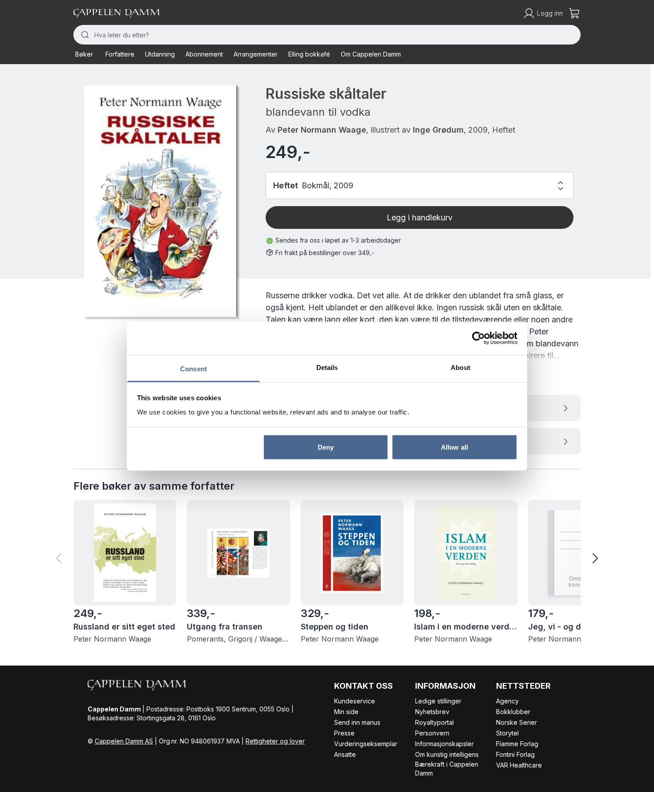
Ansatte (345, 754)
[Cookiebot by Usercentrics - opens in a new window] (478, 338)
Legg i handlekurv (419, 217)
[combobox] (327, 35)
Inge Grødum (438, 129)
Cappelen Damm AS (124, 741)
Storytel (507, 733)
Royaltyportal (434, 722)
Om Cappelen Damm (371, 54)
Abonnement (204, 54)
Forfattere (119, 54)
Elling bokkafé (309, 54)
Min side (346, 711)
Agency (507, 701)
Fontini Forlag (515, 754)
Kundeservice (354, 701)
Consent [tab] (193, 368)
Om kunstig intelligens (447, 754)
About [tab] (460, 367)
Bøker (84, 54)
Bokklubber (513, 711)
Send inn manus (357, 722)
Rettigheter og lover (275, 741)
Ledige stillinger (438, 701)
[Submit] (83, 35)
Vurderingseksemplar (365, 743)
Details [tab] (327, 367)
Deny (326, 447)
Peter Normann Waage (322, 129)
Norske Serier (516, 722)
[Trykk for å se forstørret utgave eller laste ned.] (160, 201)
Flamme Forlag (517, 743)
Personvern (432, 733)
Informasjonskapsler (444, 743)
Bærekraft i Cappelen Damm (446, 768)
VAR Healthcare (519, 765)
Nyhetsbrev (432, 711)
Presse (344, 733)
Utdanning (160, 54)
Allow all (454, 447)
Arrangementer (256, 54)
